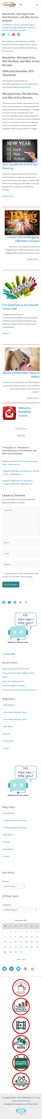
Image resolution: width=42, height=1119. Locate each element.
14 (5, 942)
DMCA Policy (25, 1101)
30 (16, 952)
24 (21, 947)
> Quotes (6, 733)
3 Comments (7, 24)
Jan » (24, 959)
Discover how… (8, 196)
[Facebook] (3, 34)
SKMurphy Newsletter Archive (24, 411)
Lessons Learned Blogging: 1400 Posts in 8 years (23, 239)
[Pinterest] (13, 34)
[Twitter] (8, 34)
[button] (21, 4)
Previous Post (21, 428)
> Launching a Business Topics (14, 712)
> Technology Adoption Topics (14, 719)
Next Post (21, 435)
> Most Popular (8, 705)
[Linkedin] (18, 34)
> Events (5, 748)
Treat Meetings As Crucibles (13, 685)
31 (21, 952)
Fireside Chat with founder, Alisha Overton (19, 690)
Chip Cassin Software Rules (13, 681)
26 (32, 947)
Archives (5, 881)
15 (10, 942)
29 (10, 952)
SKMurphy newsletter (22, 87)
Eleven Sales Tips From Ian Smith (15, 669)
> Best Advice (7, 726)
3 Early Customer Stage (23, 24)
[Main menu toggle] (37, 4)
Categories (6, 905)
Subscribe (9, 654)
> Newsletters (8, 741)
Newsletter (21, 27)
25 (26, 947)
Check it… (6, 333)
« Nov (18, 959)
